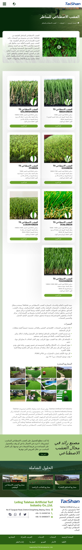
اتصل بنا (32, 542)
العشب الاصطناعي (62, 110)
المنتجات (62, 23)
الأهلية (64, 542)
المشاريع (12, 537)
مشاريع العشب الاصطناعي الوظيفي (15, 486)
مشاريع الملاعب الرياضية (41, 487)
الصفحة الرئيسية (72, 23)
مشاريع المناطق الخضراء (67, 487)
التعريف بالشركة (26, 537)
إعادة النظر (20, 542)
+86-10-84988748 (42, 513)
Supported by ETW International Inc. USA (41, 547)
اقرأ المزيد (58, 126)
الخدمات (41, 537)
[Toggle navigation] (4, 4)
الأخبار (54, 542)
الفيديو (43, 542)
